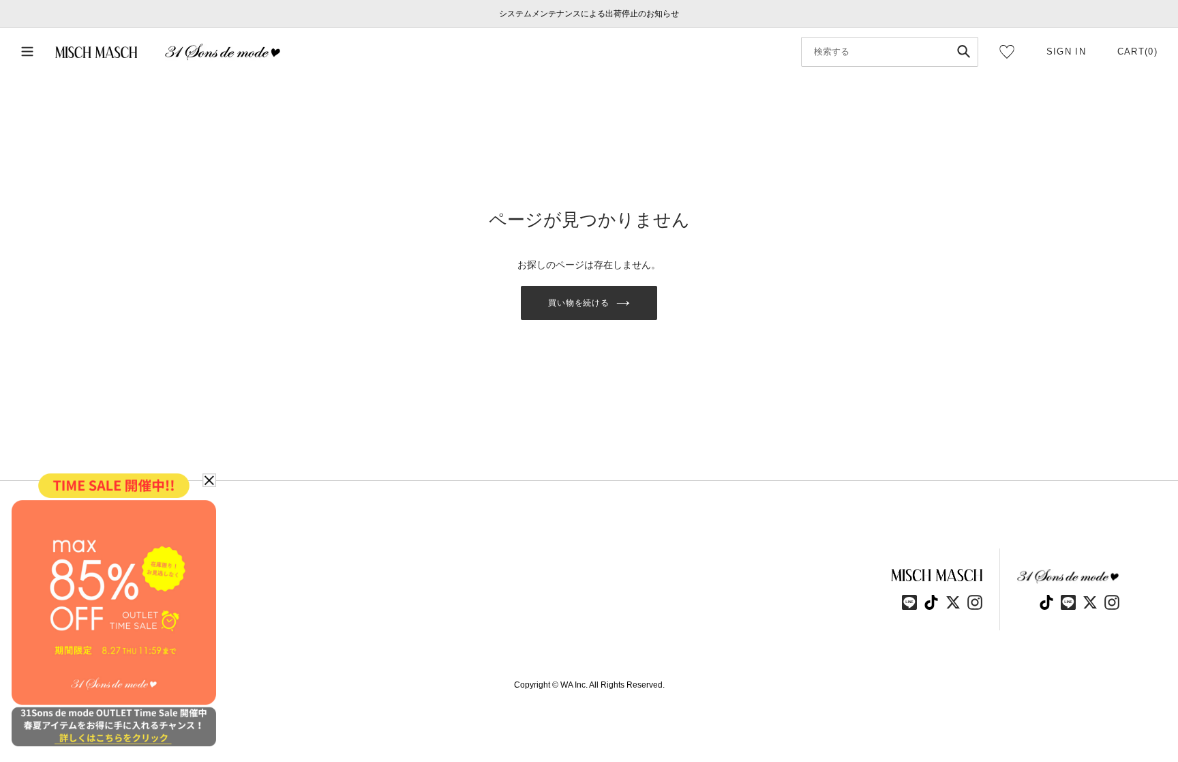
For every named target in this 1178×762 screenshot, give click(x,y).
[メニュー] (27, 52)
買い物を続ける (579, 303)
